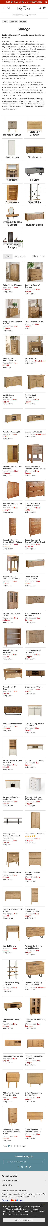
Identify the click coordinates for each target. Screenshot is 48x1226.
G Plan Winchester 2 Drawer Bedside (11, 1094)
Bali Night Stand (31, 358)
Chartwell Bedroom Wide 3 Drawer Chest (34, 798)
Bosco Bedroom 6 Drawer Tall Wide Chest (35, 541)
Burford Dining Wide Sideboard (11, 798)
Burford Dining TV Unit (34, 760)
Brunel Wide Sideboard (12, 724)
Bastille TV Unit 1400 (11, 432)
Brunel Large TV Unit (33, 687)
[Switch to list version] (41, 256)
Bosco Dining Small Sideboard (33, 651)
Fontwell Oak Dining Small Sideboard (33, 984)
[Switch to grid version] (34, 256)
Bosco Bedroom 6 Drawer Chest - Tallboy (12, 541)
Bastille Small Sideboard (30, 396)
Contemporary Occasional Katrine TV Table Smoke (12, 836)
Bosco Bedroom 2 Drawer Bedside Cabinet (35, 468)
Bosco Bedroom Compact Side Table (11, 578)
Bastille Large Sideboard (8, 396)
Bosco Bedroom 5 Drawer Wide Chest (33, 504)
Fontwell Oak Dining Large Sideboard (33, 947)
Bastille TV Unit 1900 (33, 432)
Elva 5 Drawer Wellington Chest (32, 910)
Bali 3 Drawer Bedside (34, 322)
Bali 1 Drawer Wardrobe (12, 285)
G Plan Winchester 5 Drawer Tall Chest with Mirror (12, 1132)
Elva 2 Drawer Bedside (12, 873)
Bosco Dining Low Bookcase (10, 651)
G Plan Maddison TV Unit (13, 1056)
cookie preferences (20, 1214)
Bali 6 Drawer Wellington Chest (10, 359)
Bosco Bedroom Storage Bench (31, 578)
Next (23, 1146)
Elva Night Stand (9, 946)
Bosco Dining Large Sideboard (33, 614)
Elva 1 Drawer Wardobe (34, 834)
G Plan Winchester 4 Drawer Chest (33, 1094)
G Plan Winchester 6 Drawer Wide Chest (33, 1131)
